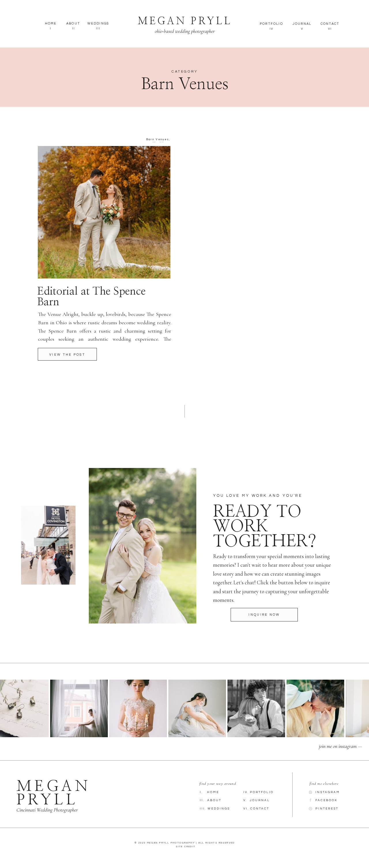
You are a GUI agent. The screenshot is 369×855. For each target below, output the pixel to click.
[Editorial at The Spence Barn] (67, 354)
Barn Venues (157, 139)
